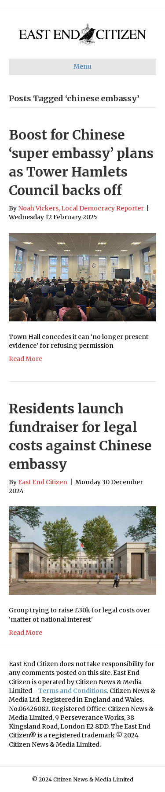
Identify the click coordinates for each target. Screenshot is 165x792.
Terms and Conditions (72, 691)
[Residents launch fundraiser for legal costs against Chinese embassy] (82, 550)
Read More (25, 359)
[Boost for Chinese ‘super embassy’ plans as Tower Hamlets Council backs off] (82, 276)
